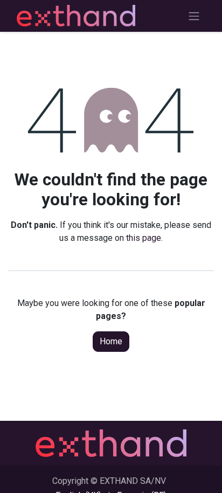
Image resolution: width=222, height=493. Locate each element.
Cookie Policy (137, 445)
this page (143, 238)
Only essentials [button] (146, 476)
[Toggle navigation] (194, 15)
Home (111, 341)
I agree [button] (195, 476)
